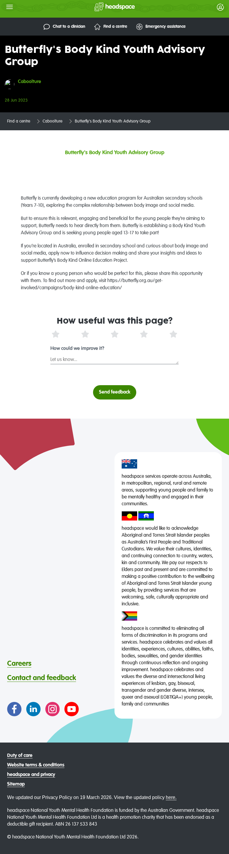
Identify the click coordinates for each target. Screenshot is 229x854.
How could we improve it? (77, 348)
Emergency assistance (166, 27)
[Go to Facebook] (14, 709)
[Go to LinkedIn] (33, 709)
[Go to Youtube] (71, 709)
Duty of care (20, 755)
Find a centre (115, 27)
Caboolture (52, 121)
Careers (19, 663)
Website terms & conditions (35, 765)
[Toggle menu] (9, 7)
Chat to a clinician (69, 27)
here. (171, 797)
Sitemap (16, 784)
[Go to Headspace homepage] (103, 7)
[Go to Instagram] (52, 709)
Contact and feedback (41, 678)
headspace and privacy (31, 774)
